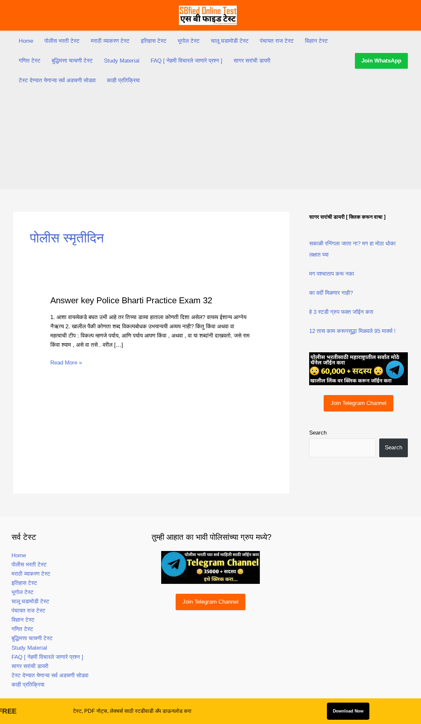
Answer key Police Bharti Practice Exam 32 (131, 300)
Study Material (121, 61)
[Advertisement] (210, 140)
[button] (381, 61)
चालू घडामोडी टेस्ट (230, 41)
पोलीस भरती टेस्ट (62, 41)
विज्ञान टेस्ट (316, 41)
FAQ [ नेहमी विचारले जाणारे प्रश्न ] (186, 61)
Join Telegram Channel (358, 403)
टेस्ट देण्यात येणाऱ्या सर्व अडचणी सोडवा (57, 80)
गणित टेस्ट (29, 61)
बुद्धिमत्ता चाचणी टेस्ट (72, 61)
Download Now (348, 711)
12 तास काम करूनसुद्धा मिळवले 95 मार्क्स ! (352, 331)
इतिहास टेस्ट (153, 41)
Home (26, 41)
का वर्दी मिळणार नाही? (331, 293)
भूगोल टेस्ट (189, 41)
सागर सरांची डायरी (252, 61)
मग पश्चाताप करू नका (331, 274)
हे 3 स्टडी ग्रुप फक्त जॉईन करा (341, 312)
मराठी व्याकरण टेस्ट (110, 41)
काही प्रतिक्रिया (123, 80)
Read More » (66, 363)
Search (318, 433)
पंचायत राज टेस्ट (277, 41)
